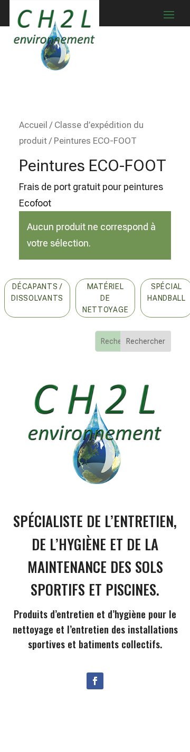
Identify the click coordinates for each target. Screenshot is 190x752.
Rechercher (145, 341)
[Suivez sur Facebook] (95, 680)
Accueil (33, 125)
